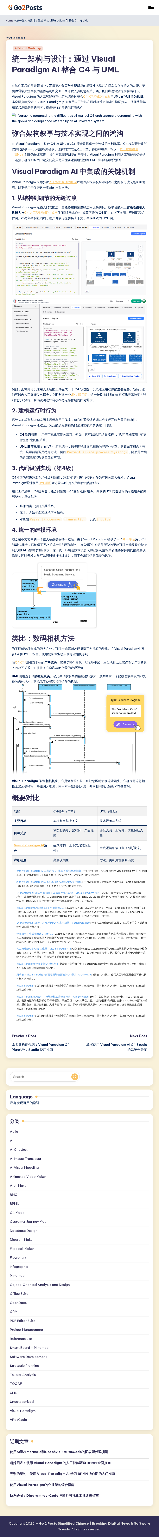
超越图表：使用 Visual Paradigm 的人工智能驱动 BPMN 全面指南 (60, 1463)
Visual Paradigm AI (29, 845)
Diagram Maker (22, 1239)
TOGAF (16, 1384)
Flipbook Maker (22, 1249)
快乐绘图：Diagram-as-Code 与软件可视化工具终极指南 (54, 1495)
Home (9, 20)
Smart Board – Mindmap (29, 1348)
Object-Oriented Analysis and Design (40, 1285)
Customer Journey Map (28, 1221)
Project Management (26, 1329)
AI (11, 1141)
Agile (14, 1131)
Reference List (21, 1339)
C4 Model (17, 1213)
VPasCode (18, 1420)
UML (13, 1393)
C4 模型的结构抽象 (96, 96)
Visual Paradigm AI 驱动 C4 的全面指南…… (40, 907)
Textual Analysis (23, 1375)
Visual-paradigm (25, 985)
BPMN (14, 1203)
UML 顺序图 (79, 395)
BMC (13, 1195)
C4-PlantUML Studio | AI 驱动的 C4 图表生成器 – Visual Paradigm (53, 922)
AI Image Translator (25, 1159)
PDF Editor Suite (22, 1321)
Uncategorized (22, 1402)
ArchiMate (18, 1185)
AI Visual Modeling (28, 48)
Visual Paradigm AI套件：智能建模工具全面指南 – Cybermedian (52, 996)
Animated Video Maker (28, 1177)
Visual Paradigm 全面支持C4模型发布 (37, 963)
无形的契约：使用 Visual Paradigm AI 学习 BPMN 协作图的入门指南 (62, 1474)
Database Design (23, 1231)
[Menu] (150, 7)
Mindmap (17, 1275)
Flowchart (18, 1257)
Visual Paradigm (23, 1411)
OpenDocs (18, 1303)
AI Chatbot (19, 1149)
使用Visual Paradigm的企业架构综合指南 (42, 1485)
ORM (13, 1311)
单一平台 (129, 539)
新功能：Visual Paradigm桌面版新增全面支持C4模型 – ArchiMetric (53, 974)
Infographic (19, 1267)
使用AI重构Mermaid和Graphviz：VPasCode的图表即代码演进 (59, 1452)
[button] (74, 1076)
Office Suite (19, 1293)
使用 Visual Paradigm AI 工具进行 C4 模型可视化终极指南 (48, 870)
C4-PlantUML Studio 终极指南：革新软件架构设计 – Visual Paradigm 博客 (58, 893)
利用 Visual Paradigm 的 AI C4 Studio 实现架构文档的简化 (48, 882)
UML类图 (45, 483)
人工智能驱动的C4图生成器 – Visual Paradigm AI (43, 948)
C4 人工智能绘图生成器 (41, 213)
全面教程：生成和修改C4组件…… (35, 933)
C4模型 (20, 662)
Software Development (28, 1357)
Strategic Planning (24, 1366)
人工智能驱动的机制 (63, 182)
